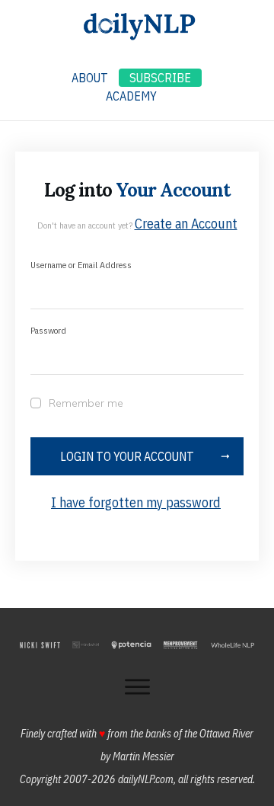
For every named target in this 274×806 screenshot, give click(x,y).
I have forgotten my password (136, 502)
